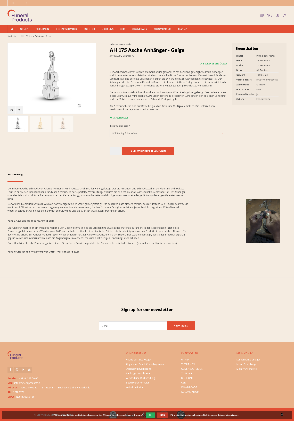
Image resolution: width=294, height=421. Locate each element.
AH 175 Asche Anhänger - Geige (36, 36)
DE (13, 2)
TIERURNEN (42, 29)
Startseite (12, 36)
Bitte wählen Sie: (119, 125)
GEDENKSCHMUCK (66, 29)
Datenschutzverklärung (138, 368)
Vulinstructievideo (135, 387)
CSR (122, 29)
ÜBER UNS (107, 29)
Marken (182, 29)
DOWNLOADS (139, 29)
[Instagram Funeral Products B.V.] (17, 370)
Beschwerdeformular (137, 382)
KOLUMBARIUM (162, 29)
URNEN (24, 29)
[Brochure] (261, 15)
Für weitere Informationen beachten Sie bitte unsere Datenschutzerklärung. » (205, 415)
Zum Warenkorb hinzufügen (148, 150)
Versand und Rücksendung (140, 378)
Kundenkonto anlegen (248, 359)
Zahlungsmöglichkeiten (138, 373)
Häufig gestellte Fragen (138, 359)
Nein (162, 415)
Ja (150, 415)
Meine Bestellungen (247, 364)
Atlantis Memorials (120, 44)
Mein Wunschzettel (246, 368)
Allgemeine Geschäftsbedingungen (145, 364)
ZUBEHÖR (89, 29)
